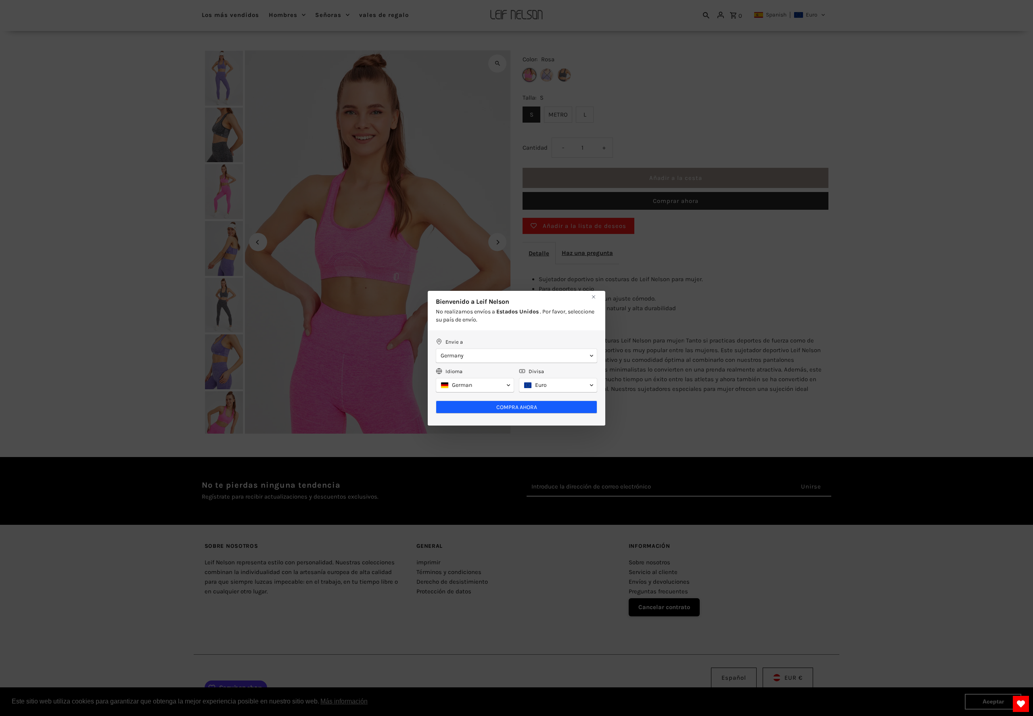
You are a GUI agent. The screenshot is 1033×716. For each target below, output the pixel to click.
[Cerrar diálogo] (593, 296)
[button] (516, 356)
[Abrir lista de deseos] (1021, 704)
